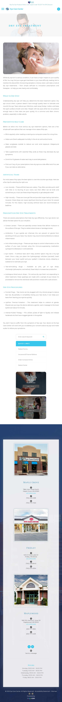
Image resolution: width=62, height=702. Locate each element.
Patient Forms (23, 349)
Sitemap (54, 691)
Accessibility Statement (42, 691)
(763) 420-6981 (31, 498)
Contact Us (30, 410)
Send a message (31, 653)
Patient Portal (22, 365)
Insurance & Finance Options (27, 354)
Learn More (30, 386)
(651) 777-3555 (31, 629)
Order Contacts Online (25, 360)
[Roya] (31, 698)
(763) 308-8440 (31, 563)
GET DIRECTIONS (31, 493)
